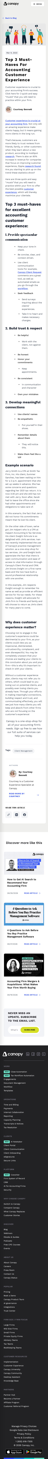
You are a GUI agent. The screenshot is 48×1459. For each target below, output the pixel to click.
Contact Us (9, 1274)
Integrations (9, 1307)
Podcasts (8, 1241)
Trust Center (9, 1311)
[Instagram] (38, 1054)
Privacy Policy (24, 1434)
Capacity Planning (12, 1120)
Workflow (8, 1087)
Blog (5, 1229)
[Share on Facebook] (24, 814)
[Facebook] (33, 1054)
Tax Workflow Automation (19, 1075)
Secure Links (10, 1160)
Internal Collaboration (14, 1112)
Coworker (12, 1175)
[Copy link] (8, 814)
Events (7, 1248)
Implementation (11, 1362)
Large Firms (9, 1325)
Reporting (8, 1116)
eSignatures (9, 1157)
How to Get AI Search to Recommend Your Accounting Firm (21, 882)
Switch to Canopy (12, 1204)
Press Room (9, 1270)
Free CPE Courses (12, 1245)
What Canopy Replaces (14, 1211)
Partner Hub (9, 1395)
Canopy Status (10, 1278)
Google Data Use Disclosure (24, 1430)
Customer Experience (13, 1365)
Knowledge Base (11, 1381)
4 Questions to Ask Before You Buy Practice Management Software (22, 933)
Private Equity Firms (13, 1336)
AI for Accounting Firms (14, 1186)
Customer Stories (12, 1215)
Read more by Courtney (16, 794)
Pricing (7, 1292)
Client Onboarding (12, 1153)
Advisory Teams (11, 1340)
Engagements (10, 1079)
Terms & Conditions (24, 1437)
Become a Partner (12, 1399)
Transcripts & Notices (13, 1124)
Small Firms (9, 1332)
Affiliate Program (11, 1402)
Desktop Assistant (12, 1377)
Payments (8, 1108)
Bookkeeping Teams (12, 1348)
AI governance (10, 1303)
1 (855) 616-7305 (24, 1441)
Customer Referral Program (16, 1406)
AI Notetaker (13, 1142)
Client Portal (9, 1145)
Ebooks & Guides (11, 1237)
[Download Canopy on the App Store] (14, 1452)
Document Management (15, 1083)
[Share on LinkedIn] (16, 814)
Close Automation (16, 1072)
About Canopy (10, 1262)
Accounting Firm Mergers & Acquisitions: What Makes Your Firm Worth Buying (23, 984)
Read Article (31, 893)
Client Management (23, 751)
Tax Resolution (10, 1127)
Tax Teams (8, 1344)
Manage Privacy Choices (24, 1426)
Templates (8, 1090)
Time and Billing (11, 1105)
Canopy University (12, 1369)
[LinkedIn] (27, 1054)
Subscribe (29, 1030)
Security (7, 1190)
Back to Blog (11, 18)
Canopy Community (13, 1373)
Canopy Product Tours (14, 1299)
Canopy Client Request (29, 272)
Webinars (8, 1233)
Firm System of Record (14, 1178)
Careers (7, 1266)
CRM (6, 1182)
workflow (23, 288)
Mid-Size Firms (11, 1329)
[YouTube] (43, 1054)
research (9, 156)
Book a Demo (10, 1296)
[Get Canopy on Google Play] (34, 1452)
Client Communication (14, 1149)
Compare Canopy (11, 1208)
